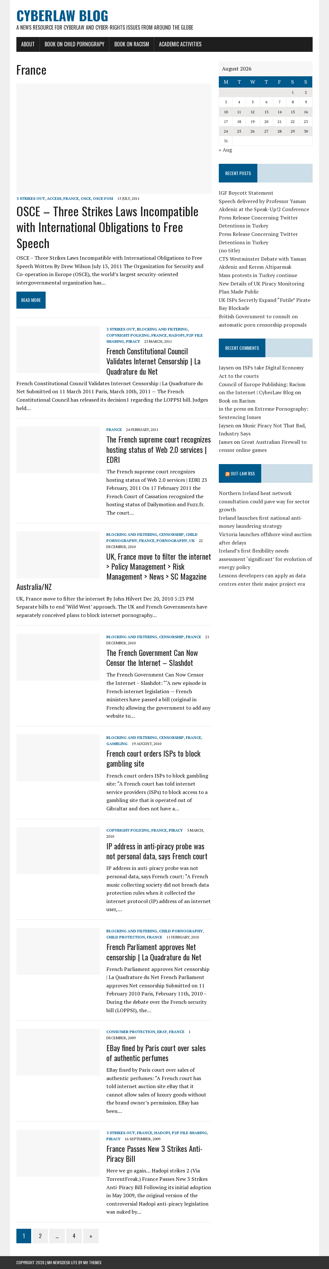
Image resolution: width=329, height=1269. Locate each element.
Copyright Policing (127, 335)
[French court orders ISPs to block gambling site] (58, 776)
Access (54, 198)
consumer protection (130, 1031)
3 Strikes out (30, 198)
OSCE (86, 198)
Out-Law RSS (243, 473)
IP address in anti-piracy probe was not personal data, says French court (157, 851)
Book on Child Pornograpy (74, 44)
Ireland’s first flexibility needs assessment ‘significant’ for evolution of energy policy (265, 559)
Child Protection (125, 937)
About (28, 44)
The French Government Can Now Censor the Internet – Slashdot (152, 657)
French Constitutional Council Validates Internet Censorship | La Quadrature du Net (153, 361)
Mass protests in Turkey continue (258, 275)
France (71, 198)
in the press (232, 408)
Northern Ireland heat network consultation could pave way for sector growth (264, 501)
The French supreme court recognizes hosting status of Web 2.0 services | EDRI (158, 449)
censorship (171, 534)
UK (192, 540)
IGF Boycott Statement (246, 192)
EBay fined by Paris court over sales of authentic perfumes (156, 1052)
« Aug (225, 149)
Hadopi (176, 335)
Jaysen (226, 367)
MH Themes (92, 1262)
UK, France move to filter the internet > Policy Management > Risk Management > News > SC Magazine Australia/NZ (113, 571)
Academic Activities (180, 44)
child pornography (181, 930)
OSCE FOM (103, 198)
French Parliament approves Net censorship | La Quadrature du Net (153, 951)
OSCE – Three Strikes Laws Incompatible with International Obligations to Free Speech (107, 227)
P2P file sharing (189, 1132)
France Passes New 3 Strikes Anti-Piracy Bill (154, 1153)
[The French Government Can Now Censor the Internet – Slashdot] (58, 676)
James (226, 441)
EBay (162, 1031)
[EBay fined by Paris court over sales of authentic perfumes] (58, 1071)
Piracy (133, 341)
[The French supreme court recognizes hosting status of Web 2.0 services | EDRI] (58, 469)
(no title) (229, 250)
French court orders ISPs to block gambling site (153, 758)
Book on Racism (131, 44)
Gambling (117, 743)
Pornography (171, 540)
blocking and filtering (162, 329)
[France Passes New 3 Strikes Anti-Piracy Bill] (58, 1172)
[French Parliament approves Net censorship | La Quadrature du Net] (58, 970)
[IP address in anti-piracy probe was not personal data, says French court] (58, 869)
